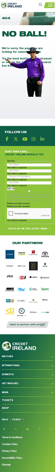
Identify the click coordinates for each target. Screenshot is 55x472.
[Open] (49, 5)
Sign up (10, 189)
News (5, 393)
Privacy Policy (9, 451)
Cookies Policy (10, 444)
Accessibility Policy (12, 458)
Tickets (7, 400)
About (5, 419)
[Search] (40, 5)
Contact (16, 419)
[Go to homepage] (11, 5)
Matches (7, 356)
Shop (5, 408)
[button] (27, 358)
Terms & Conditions (12, 438)
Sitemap (6, 465)
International (11, 365)
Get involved (10, 384)
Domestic (8, 375)
